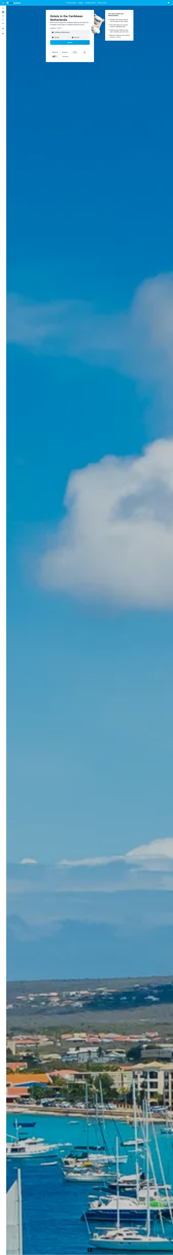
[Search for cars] (3, 16)
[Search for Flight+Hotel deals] (3, 19)
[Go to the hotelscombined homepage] (13, 3)
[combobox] (56, 28)
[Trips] (3, 28)
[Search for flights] (3, 8)
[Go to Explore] (3, 23)
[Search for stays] (3, 12)
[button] (3, 3)
